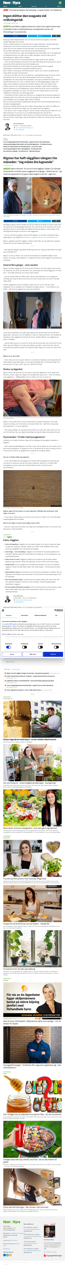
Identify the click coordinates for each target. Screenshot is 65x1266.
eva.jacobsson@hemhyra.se (32, 1229)
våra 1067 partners (12, 624)
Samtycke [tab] (9, 615)
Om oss (52, 1262)
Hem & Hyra (13, 1240)
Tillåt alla (53, 654)
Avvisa (12, 654)
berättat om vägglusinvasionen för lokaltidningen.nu (41, 237)
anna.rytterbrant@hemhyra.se (24, 128)
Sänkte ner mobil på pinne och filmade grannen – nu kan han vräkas (22, 146)
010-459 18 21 (20, 602)
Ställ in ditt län (10, 662)
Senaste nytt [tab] (16, 669)
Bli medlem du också (50, 1252)
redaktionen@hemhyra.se (17, 1233)
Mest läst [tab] (7, 669)
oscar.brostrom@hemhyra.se (24, 600)
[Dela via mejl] (56, 36)
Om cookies (58, 1262)
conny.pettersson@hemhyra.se (33, 1236)
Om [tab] (56, 615)
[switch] (24, 647)
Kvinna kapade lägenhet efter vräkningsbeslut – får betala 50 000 (22, 149)
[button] (20, 6)
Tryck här (24, 135)
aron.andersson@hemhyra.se (32, 1250)
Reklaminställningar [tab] (40, 615)
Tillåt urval (32, 654)
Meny (58, 6)
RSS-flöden (6, 1249)
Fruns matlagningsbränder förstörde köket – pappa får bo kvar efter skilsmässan (26, 142)
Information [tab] (24, 615)
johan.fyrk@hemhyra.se (30, 1243)
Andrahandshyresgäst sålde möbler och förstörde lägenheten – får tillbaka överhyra (27, 144)
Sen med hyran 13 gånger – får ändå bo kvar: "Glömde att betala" (21, 151)
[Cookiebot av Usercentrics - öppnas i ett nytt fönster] (55, 610)
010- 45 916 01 (20, 130)
